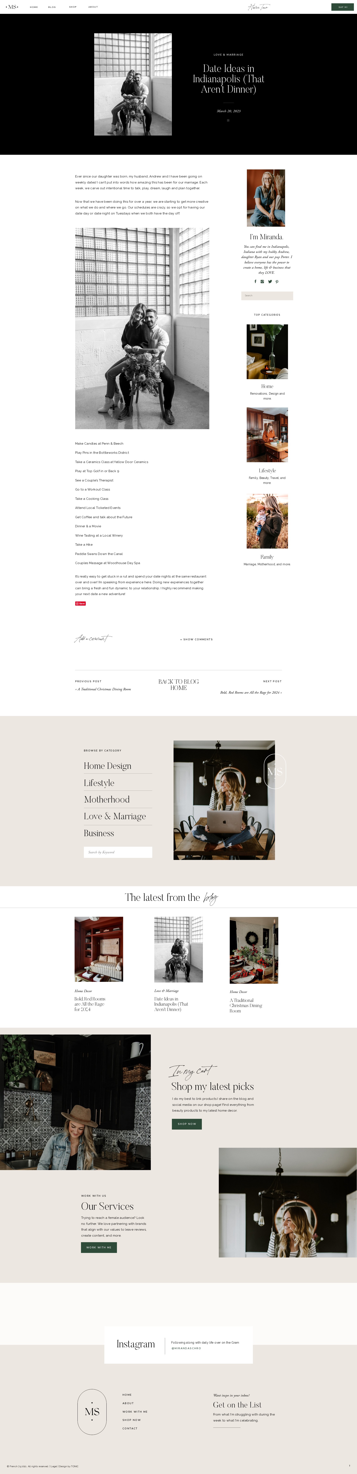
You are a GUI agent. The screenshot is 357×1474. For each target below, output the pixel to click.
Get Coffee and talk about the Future (103, 517)
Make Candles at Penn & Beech (99, 443)
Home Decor (83, 991)
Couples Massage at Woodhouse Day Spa (107, 563)
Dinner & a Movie (88, 526)
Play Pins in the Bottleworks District (102, 453)
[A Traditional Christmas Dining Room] (254, 950)
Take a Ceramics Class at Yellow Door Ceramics (111, 462)
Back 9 (113, 471)
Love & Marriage (229, 54)
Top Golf (94, 471)
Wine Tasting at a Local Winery (99, 535)
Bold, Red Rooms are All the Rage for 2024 (249, 692)
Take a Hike (84, 544)
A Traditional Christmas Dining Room (104, 689)
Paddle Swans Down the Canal (99, 554)
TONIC (74, 1466)
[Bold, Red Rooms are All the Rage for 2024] (99, 949)
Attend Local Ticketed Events (98, 508)
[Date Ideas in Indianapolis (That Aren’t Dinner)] (178, 949)
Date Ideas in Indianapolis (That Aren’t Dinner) (171, 1004)
